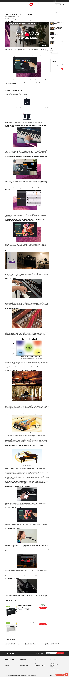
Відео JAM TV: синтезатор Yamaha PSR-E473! (52, 643)
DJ (41, 7)
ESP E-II (56, 24)
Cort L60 (56, 43)
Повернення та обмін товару (24, 665)
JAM (5, 12)
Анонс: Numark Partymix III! (59, 32)
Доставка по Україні (23, 667)
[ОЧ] (16, 606)
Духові (25, 7)
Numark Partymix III (57, 34)
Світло (45, 7)
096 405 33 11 (52, 665)
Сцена (49, 7)
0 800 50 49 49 (7, 4)
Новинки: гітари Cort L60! (58, 41)
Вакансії (36, 668)
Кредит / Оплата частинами (24, 668)
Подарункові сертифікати (9, 667)
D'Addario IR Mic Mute (58, 39)
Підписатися (60, 653)
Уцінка (62, 7)
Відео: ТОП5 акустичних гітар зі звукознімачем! (58, 28)
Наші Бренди (7, 665)
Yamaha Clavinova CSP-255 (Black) (25, 605)
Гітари (6, 7)
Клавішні (20, 7)
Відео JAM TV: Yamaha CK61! (29, 643)
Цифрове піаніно (54, 52)
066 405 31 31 (52, 666)
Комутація (54, 7)
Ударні (34, 7)
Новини (9, 12)
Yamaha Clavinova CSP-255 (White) (26, 622)
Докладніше (43, 607)
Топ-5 (55, 29)
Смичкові (30, 7)
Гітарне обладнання (13, 7)
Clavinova (53, 54)
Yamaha (53, 50)
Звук (38, 7)
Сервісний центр (37, 663)
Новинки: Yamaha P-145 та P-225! (10, 643)
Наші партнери (37, 667)
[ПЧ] (16, 608)
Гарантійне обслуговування (24, 663)
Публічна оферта (7, 668)
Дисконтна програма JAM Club (40, 665)
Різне (59, 7)
